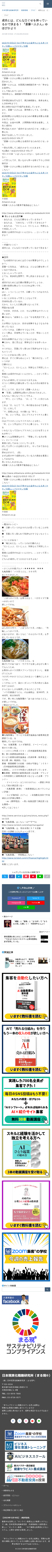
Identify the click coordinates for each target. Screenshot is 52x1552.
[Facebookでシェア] (12, 876)
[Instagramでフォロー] (26, 1421)
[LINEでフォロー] (39, 1421)
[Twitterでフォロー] (19, 1421)
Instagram (15, 903)
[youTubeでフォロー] (32, 1421)
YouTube (35, 903)
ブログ (6, 15)
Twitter (35, 898)
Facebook (15, 898)
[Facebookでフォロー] (13, 1421)
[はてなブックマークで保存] (19, 876)
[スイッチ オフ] (40, 4)
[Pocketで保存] (26, 876)
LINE (25, 907)
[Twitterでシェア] (5, 876)
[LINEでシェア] (40, 876)
